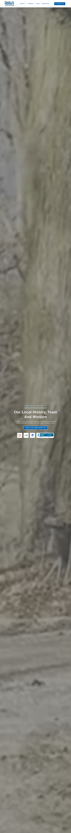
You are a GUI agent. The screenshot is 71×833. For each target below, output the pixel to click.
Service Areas (45, 3)
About (38, 3)
